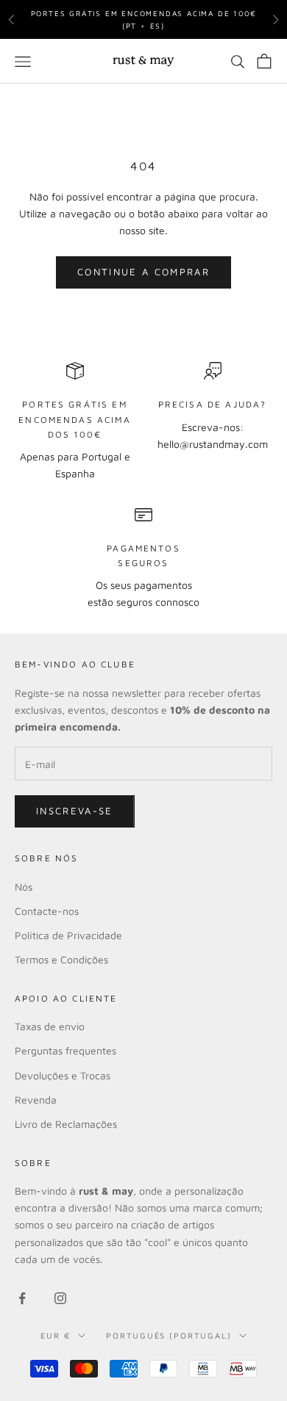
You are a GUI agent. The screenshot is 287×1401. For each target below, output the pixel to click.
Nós (23, 886)
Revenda (36, 1099)
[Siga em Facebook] (22, 1298)
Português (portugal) (169, 1335)
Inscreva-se (74, 811)
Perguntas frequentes (65, 1050)
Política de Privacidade (68, 935)
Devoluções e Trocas (62, 1075)
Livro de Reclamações (66, 1124)
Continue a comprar (143, 272)
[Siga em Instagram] (60, 1298)
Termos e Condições (61, 959)
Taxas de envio (50, 1026)
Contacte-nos (47, 911)
